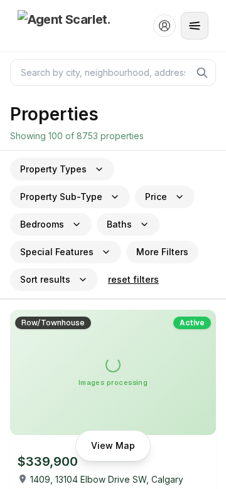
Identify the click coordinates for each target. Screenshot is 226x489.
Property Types (53, 169)
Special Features (57, 251)
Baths (119, 224)
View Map (113, 445)
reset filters (133, 279)
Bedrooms (42, 224)
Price (156, 196)
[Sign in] (164, 25)
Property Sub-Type (61, 196)
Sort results (45, 279)
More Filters (162, 251)
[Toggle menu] (194, 25)
